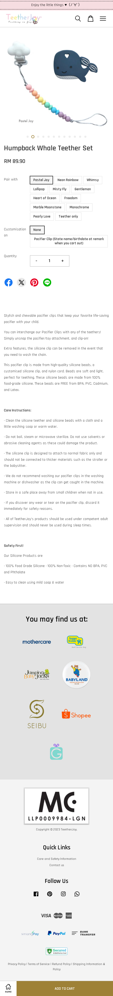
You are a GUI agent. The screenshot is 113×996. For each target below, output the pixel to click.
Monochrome (79, 207)
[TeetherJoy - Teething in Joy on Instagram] (63, 897)
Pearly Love (41, 216)
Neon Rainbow (68, 180)
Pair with (11, 179)
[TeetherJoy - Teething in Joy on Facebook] (36, 897)
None (37, 229)
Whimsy (93, 180)
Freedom (71, 198)
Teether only (68, 216)
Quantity (10, 256)
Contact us (56, 865)
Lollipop (39, 189)
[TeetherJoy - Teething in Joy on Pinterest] (49, 897)
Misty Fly (59, 189)
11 (80, 136)
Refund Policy (61, 964)
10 (74, 136)
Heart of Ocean (44, 198)
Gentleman (83, 189)
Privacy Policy (16, 964)
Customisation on (15, 232)
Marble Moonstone (47, 207)
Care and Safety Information (56, 859)
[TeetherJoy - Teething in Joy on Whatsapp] (77, 897)
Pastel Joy (41, 180)
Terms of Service (39, 964)
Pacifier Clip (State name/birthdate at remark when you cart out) (69, 241)
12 (85, 136)
